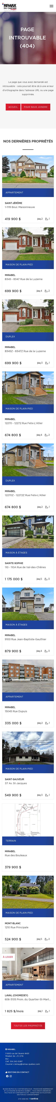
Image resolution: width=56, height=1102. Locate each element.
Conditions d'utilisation (40, 1093)
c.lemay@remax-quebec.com (26, 1064)
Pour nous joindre (36, 107)
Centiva (33, 1099)
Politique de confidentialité (16, 1093)
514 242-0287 (16, 1061)
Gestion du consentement (28, 1094)
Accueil (13, 107)
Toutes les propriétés (28, 1026)
